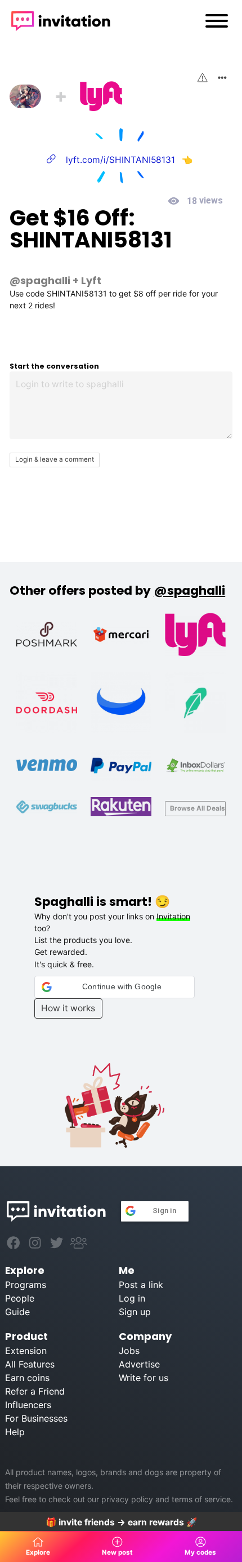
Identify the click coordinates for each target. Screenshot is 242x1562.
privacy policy (127, 1499)
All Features (30, 1364)
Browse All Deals (197, 808)
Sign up (135, 1311)
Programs (25, 1284)
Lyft (91, 280)
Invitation (173, 916)
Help (15, 1431)
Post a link (141, 1284)
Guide (17, 1311)
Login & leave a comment (54, 459)
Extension (26, 1350)
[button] (114, 987)
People (19, 1298)
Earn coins (27, 1377)
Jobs (129, 1350)
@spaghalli (40, 280)
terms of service (201, 1499)
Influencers (28, 1404)
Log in (132, 1298)
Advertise (139, 1364)
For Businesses (36, 1418)
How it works (68, 1008)
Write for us (143, 1377)
